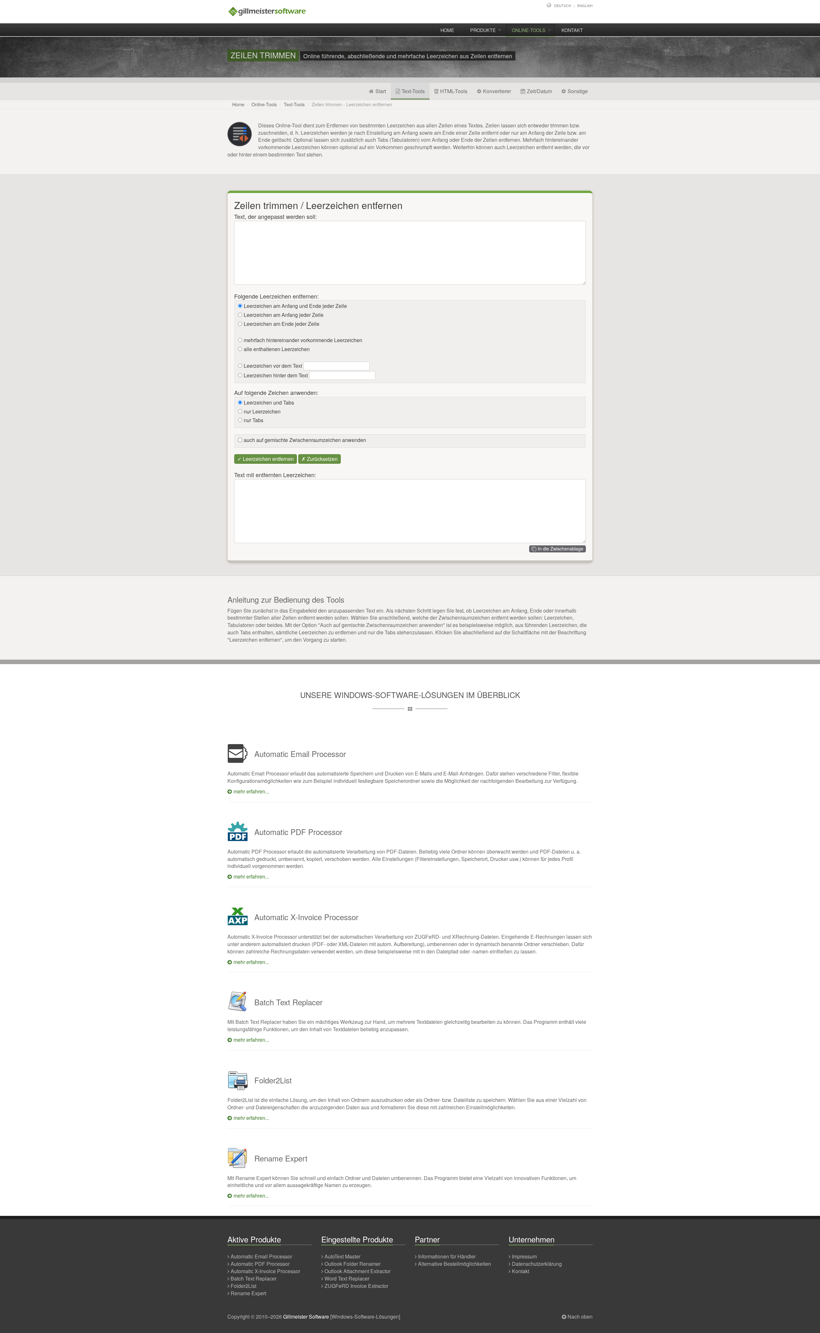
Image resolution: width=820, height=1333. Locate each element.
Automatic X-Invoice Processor (265, 1271)
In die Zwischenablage (560, 548)
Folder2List (243, 1285)
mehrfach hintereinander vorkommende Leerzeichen (303, 340)
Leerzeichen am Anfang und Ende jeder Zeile (295, 305)
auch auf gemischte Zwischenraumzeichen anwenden (305, 440)
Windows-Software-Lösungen (365, 1316)
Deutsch (562, 5)
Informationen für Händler (447, 1256)
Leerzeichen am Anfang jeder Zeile (284, 314)
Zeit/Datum (539, 91)
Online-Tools (528, 30)
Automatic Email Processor (261, 1256)
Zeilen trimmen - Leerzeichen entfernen (352, 104)
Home (447, 30)
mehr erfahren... (251, 791)
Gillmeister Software (306, 1316)
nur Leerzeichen (262, 411)
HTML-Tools (453, 91)
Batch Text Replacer (253, 1278)
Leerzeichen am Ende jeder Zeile (281, 323)
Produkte (483, 30)
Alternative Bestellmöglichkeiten (454, 1263)
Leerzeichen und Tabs (269, 402)
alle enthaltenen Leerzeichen (277, 349)
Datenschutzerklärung (537, 1263)
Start (380, 91)
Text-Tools (413, 91)
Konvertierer (497, 91)
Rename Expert (248, 1293)
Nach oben (580, 1316)
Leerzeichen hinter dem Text (276, 375)
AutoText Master (342, 1256)
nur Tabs (253, 420)
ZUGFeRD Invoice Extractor (356, 1285)
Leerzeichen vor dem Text (273, 365)
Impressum (524, 1256)
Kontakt (572, 30)
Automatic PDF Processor (260, 1263)
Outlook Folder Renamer (352, 1263)
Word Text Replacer (346, 1278)
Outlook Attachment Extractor (357, 1271)
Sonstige (578, 91)
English (585, 5)
